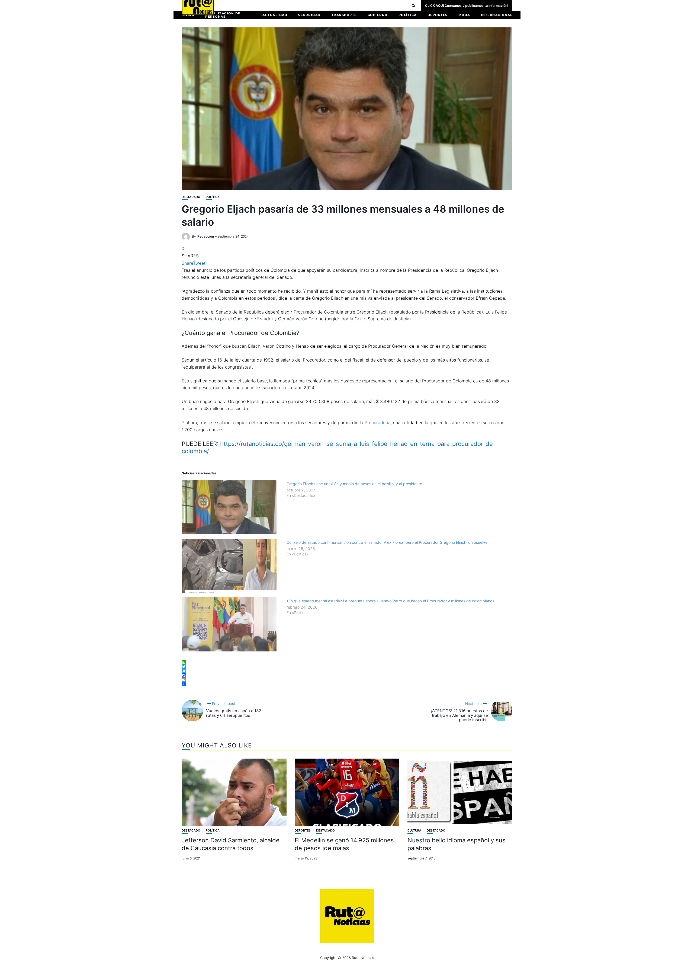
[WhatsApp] (347, 662)
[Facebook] (347, 675)
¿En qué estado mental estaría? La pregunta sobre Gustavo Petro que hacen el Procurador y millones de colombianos (390, 601)
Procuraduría (378, 422)
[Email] (347, 679)
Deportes (438, 15)
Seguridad (309, 15)
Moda (464, 15)
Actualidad (274, 15)
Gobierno (378, 15)
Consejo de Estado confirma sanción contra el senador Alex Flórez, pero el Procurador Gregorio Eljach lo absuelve (387, 542)
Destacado (191, 197)
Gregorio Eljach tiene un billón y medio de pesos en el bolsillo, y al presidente (354, 483)
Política (408, 15)
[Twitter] (347, 666)
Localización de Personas (222, 14)
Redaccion (205, 236)
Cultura (414, 830)
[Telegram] (347, 671)
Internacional (497, 15)
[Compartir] (347, 684)
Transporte (344, 15)
